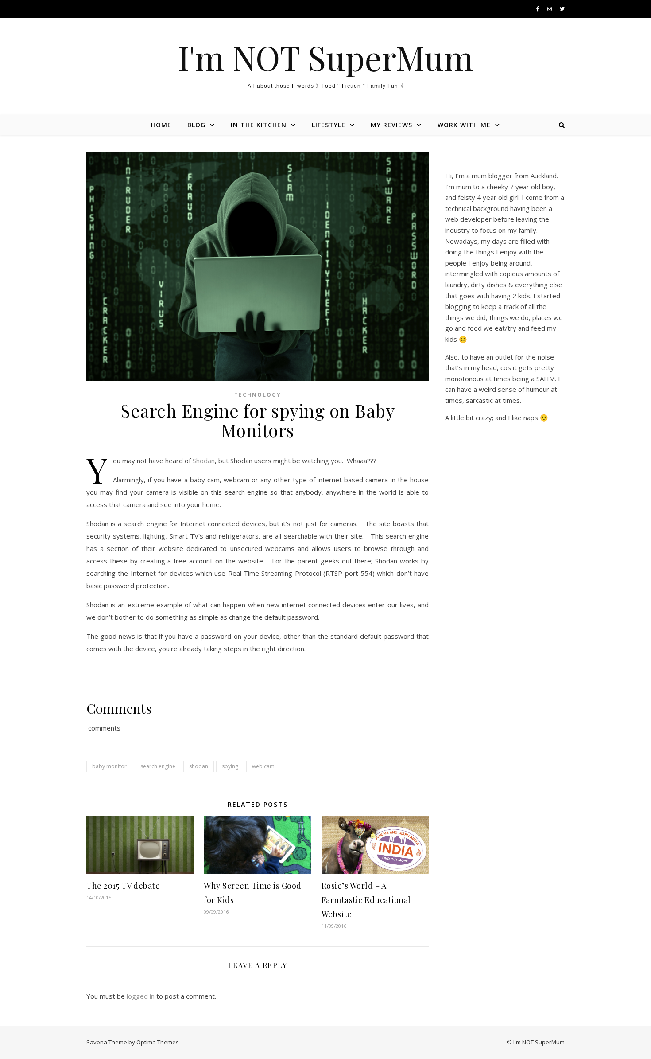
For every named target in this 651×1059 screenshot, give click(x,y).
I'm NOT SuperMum (325, 57)
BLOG (196, 125)
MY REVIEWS (391, 125)
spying (230, 766)
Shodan (204, 460)
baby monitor (109, 766)
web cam (263, 766)
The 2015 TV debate (123, 885)
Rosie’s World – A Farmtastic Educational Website (366, 899)
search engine (157, 766)
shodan (198, 766)
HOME (161, 125)
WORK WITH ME (464, 125)
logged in (141, 996)
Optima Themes (157, 1042)
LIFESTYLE (328, 125)
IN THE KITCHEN (259, 125)
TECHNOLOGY (257, 395)
